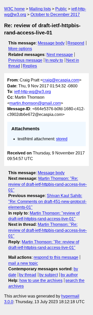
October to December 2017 (55, 14)
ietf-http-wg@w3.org (32, 91)
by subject (48, 275)
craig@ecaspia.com (61, 80)
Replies (30, 66)
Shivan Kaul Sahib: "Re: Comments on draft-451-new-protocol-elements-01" (47, 201)
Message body (51, 43)
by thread (27, 275)
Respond (75, 43)
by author (69, 275)
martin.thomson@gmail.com (35, 103)
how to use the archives (41, 280)
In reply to (54, 60)
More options (20, 49)
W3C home (14, 9)
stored (61, 139)
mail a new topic (23, 263)
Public (61, 9)
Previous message (25, 60)
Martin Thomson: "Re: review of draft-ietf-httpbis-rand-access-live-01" (47, 184)
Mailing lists (40, 9)
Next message (60, 54)
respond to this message (56, 257)
